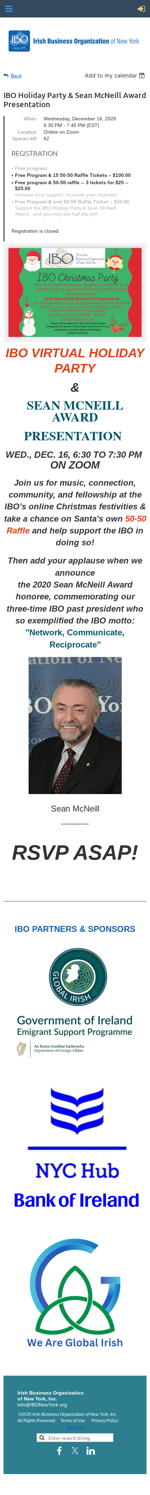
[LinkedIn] (91, 1451)
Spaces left (24, 138)
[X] (75, 1451)
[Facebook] (59, 1451)
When (30, 118)
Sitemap (75, 1426)
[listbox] (116, 75)
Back (16, 76)
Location (27, 132)
